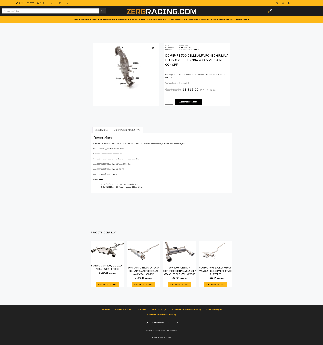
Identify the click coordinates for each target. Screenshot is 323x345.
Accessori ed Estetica (226, 19)
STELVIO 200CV (184, 50)
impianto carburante (139, 19)
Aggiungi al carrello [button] (107, 285)
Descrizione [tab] (101, 130)
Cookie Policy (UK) (214, 310)
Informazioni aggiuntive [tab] (126, 130)
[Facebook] (277, 3)
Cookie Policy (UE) (159, 310)
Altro (245, 19)
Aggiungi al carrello (188, 101)
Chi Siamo (142, 310)
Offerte (239, 19)
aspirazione (85, 19)
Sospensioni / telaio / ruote (158, 19)
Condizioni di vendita (124, 310)
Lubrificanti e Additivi (208, 19)
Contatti (106, 310)
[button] (153, 48)
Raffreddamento (123, 19)
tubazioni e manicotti (177, 19)
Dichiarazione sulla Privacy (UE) (186, 310)
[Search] (102, 10)
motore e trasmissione (107, 19)
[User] (288, 3)
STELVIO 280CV (196, 50)
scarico (94, 19)
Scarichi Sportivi (185, 47)
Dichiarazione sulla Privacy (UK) (161, 315)
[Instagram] (283, 3)
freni (76, 19)
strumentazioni (193, 19)
